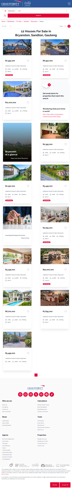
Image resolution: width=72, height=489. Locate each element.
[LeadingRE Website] (35, 465)
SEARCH (38, 15)
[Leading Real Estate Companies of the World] (27, 3)
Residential (10, 21)
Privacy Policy (5, 474)
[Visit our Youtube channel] (41, 394)
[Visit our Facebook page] (20, 394)
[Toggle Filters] (5, 16)
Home (3, 21)
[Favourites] (28, 61)
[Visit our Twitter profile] (36, 394)
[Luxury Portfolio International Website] (22, 465)
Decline (54, 485)
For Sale (18, 21)
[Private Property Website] (47, 466)
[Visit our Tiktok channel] (52, 394)
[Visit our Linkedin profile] (25, 394)
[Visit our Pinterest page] (46, 394)
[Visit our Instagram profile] (30, 394)
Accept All (65, 485)
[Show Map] (69, 26)
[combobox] (25, 11)
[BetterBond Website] (7, 465)
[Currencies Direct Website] (62, 466)
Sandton (26, 21)
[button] (15, 11)
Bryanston (34, 21)
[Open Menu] (69, 3)
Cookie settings (43, 485)
